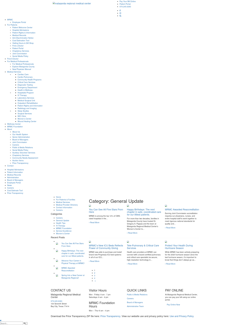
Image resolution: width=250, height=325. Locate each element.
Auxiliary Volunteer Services (23, 152)
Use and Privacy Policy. (182, 316)
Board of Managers (20, 139)
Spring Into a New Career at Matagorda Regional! (73, 276)
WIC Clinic (22, 116)
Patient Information (15, 172)
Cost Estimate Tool (15, 190)
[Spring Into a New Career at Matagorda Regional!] (57, 275)
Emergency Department (27, 87)
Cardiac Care (23, 74)
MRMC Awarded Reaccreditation (182, 209)
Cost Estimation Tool (20, 40)
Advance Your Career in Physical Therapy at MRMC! (73, 261)
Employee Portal (19, 22)
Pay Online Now (173, 304)
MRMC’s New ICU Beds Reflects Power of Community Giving (106, 247)
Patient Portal (125, 4)
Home (58, 197)
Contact (10, 165)
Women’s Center (24, 118)
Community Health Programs (29, 79)
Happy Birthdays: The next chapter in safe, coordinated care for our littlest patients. (144, 212)
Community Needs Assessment (25, 158)
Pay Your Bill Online (128, 1)
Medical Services (14, 71)
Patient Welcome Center (22, 27)
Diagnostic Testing (25, 84)
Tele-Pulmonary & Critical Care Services (143, 247)
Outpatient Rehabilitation (28, 103)
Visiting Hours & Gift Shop (23, 43)
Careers (15, 144)
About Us (16, 131)
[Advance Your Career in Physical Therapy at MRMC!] (57, 260)
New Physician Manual (21, 69)
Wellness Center (14, 124)
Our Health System (20, 134)
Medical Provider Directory (67, 204)
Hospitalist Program (26, 92)
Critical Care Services (26, 82)
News (9, 185)
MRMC (10, 19)
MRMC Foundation (15, 126)
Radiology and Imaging (27, 108)
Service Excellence (63, 231)
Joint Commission (19, 53)
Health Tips (60, 223)
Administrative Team (135, 306)
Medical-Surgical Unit (26, 100)
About (9, 129)
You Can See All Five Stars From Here (106, 211)
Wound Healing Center (27, 121)
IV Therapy (22, 95)
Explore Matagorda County (23, 66)
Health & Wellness (25, 90)
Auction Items (18, 160)
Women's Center (63, 233)
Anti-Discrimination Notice (22, 38)
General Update (62, 220)
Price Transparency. (110, 316)
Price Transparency (20, 163)
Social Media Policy (20, 56)
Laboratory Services (26, 98)
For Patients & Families (65, 199)
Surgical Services (25, 113)
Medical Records (19, 35)
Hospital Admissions (20, 30)
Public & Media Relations (22, 147)
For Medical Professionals (18, 61)
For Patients (12, 24)
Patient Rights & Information (23, 32)
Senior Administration (21, 137)
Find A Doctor (12, 58)
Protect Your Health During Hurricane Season (179, 247)
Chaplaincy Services (20, 51)
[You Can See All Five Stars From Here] (57, 243)
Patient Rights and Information (30, 105)
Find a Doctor (18, 45)
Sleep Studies (23, 111)
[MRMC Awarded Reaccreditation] (57, 268)
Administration (13, 177)
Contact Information (64, 207)
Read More (94, 222)
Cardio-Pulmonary (25, 77)
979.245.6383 (125, 6)
